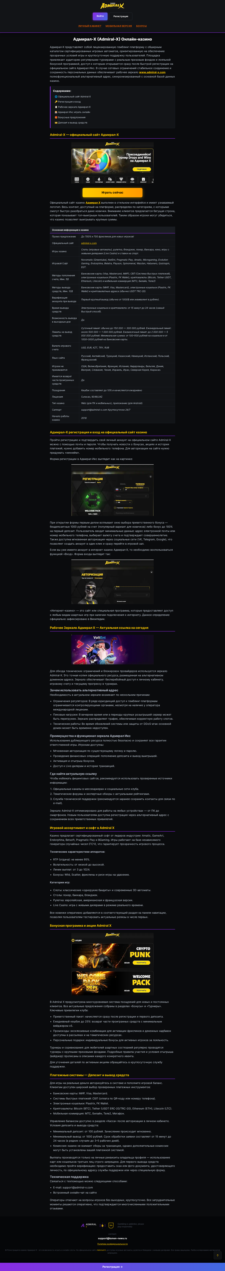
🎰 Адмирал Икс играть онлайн (72, 112)
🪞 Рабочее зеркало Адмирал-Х (73, 106)
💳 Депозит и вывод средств (71, 122)
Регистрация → (112, 1266)
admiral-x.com (89, 243)
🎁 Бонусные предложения (70, 117)
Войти (100, 16)
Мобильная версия (119, 26)
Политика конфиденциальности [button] (112, 1244)
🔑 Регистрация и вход (68, 101)
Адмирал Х (93, 202)
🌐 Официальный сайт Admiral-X (73, 96)
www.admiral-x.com (152, 72)
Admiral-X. (101, 1250)
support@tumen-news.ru (112, 1238)
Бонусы (141, 26)
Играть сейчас (112, 192)
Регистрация (120, 16)
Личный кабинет (89, 26)
